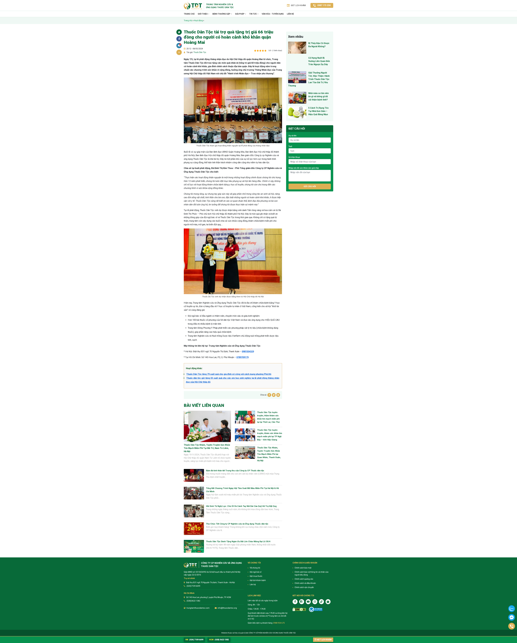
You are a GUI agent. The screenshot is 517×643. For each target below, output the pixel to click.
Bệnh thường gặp (221, 14)
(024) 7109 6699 (194, 640)
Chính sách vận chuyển (304, 587)
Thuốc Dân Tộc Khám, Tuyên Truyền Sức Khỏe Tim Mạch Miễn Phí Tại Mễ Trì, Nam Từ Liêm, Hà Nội (207, 448)
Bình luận (180, 44)
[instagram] (314, 601)
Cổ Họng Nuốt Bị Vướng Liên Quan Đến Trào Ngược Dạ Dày (319, 61)
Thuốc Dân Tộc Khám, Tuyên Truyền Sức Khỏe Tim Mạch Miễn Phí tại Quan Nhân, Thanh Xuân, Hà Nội (269, 454)
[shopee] (328, 601)
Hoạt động (198, 20)
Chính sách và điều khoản (305, 583)
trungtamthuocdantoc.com (197, 608)
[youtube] (308, 601)
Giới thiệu (203, 14)
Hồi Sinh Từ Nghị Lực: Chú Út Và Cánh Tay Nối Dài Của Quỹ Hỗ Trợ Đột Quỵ (241, 506)
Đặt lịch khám (324, 640)
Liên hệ (290, 14)
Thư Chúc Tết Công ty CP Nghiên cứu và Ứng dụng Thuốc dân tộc (237, 524)
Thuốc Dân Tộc (199, 52)
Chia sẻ (179, 39)
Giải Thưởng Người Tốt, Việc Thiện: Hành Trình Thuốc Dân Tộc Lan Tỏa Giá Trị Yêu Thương (309, 79)
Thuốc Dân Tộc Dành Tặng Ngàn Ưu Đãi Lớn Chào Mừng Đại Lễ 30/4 (238, 541)
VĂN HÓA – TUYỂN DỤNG (273, 14)
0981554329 (248, 351)
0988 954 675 (279, 623)
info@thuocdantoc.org (227, 608)
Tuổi (290, 146)
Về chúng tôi (255, 568)
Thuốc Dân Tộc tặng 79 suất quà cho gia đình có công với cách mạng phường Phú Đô (228, 374)
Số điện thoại (294, 157)
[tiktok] (321, 601)
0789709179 (242, 357)
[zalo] (301, 601)
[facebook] (295, 601)
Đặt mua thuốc (256, 576)
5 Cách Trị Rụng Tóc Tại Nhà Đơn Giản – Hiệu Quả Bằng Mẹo (318, 111)
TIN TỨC (253, 14)
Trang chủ (189, 14)
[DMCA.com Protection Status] (299, 609)
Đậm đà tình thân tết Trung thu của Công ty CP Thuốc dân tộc (235, 470)
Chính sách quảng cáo (304, 579)
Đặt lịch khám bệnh (258, 580)
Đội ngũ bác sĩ (255, 572)
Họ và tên (292, 136)
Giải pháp (240, 14)
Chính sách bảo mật (303, 568)
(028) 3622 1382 (219, 640)
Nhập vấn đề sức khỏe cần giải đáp (304, 168)
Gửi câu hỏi (310, 186)
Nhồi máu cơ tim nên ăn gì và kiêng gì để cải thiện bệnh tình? (318, 96)
